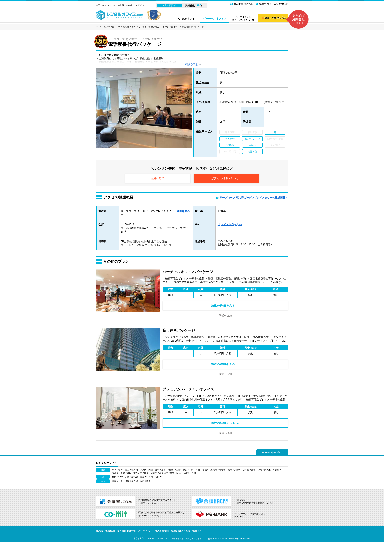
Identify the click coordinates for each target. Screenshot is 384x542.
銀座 (157, 470)
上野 (178, 470)
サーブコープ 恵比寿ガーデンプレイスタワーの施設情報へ (254, 197)
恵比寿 (213, 470)
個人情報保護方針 (126, 531)
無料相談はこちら (243, 4)
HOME (99, 530)
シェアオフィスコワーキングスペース (243, 18)
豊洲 (197, 470)
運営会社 (197, 531)
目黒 (123, 473)
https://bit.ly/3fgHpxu (230, 224)
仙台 (120, 481)
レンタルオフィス (186, 18)
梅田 (114, 476)
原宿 (230, 470)
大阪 (127, 476)
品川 (163, 470)
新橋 (253, 470)
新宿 (114, 470)
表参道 (222, 470)
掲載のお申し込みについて (273, 4)
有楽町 (276, 470)
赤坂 (150, 470)
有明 (193, 473)
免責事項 (110, 531)
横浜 (127, 481)
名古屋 (134, 481)
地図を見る (183, 211)
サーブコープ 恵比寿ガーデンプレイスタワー (158, 27)
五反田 (115, 473)
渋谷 (134, 27)
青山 (127, 470)
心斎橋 (158, 476)
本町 (151, 476)
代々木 (205, 470)
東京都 (126, 27)
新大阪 (134, 476)
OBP (120, 476)
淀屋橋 (143, 476)
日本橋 (246, 470)
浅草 (146, 473)
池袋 (185, 470)
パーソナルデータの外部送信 (153, 531)
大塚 (172, 473)
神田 (129, 473)
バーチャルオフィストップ (108, 27)
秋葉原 (171, 470)
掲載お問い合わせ (180, 531)
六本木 (267, 470)
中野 (191, 470)
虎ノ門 (143, 470)
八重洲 (237, 470)
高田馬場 (163, 473)
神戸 (142, 481)
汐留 (260, 470)
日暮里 (154, 473)
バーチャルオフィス (214, 18)
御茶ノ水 (137, 473)
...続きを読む (190, 64)
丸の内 (134, 470)
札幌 (114, 481)
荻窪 (178, 473)
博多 (148, 481)
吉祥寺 (186, 473)
